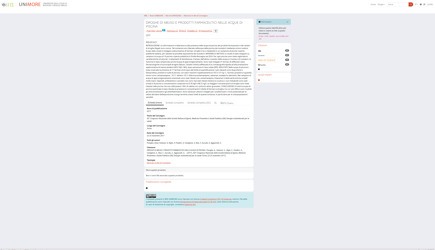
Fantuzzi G (172, 30)
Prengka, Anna (154, 30)
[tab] (216, 102)
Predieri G (192, 30)
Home (373, 4)
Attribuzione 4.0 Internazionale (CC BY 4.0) (198, 202)
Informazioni (265, 22)
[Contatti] (424, 4)
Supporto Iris (190, 204)
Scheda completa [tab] (175, 102)
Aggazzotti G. (205, 30)
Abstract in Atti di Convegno (196, 15)
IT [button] (416, 4)
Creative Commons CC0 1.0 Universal (215, 199)
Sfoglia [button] (381, 4)
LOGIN (430, 4)
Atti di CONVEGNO (173, 15)
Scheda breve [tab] (155, 102)
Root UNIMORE (156, 15)
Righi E (182, 30)
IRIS (145, 15)
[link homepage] (8, 4)
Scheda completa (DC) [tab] (199, 102)
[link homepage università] (43, 4)
